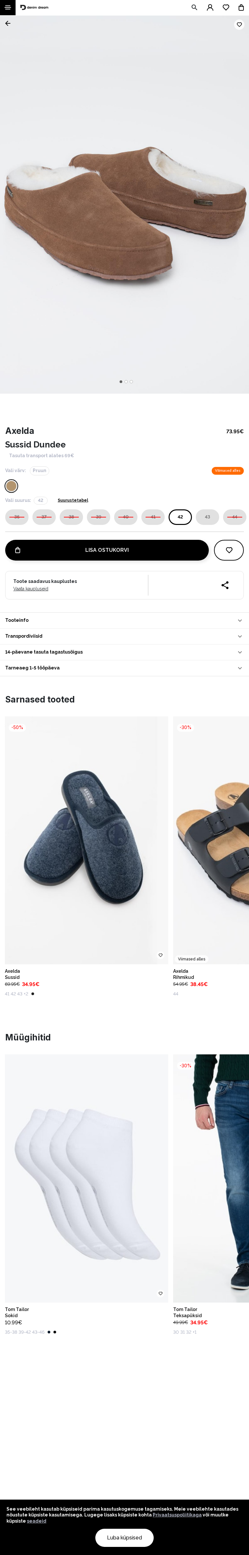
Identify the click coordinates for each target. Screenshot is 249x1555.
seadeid (36, 1521)
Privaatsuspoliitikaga (177, 1514)
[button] (124, 620)
